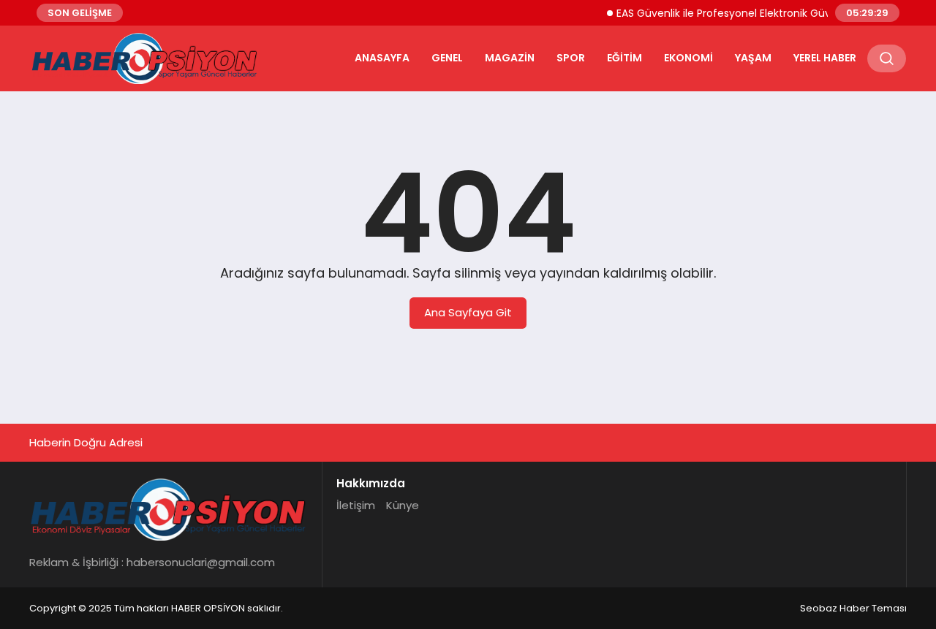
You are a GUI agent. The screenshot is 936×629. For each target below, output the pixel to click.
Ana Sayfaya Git (468, 312)
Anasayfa (382, 57)
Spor (570, 57)
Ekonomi (688, 57)
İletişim (355, 505)
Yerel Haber (824, 57)
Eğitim (624, 57)
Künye (402, 505)
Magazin (510, 57)
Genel (447, 57)
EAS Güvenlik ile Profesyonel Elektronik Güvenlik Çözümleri (755, 13)
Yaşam (753, 57)
